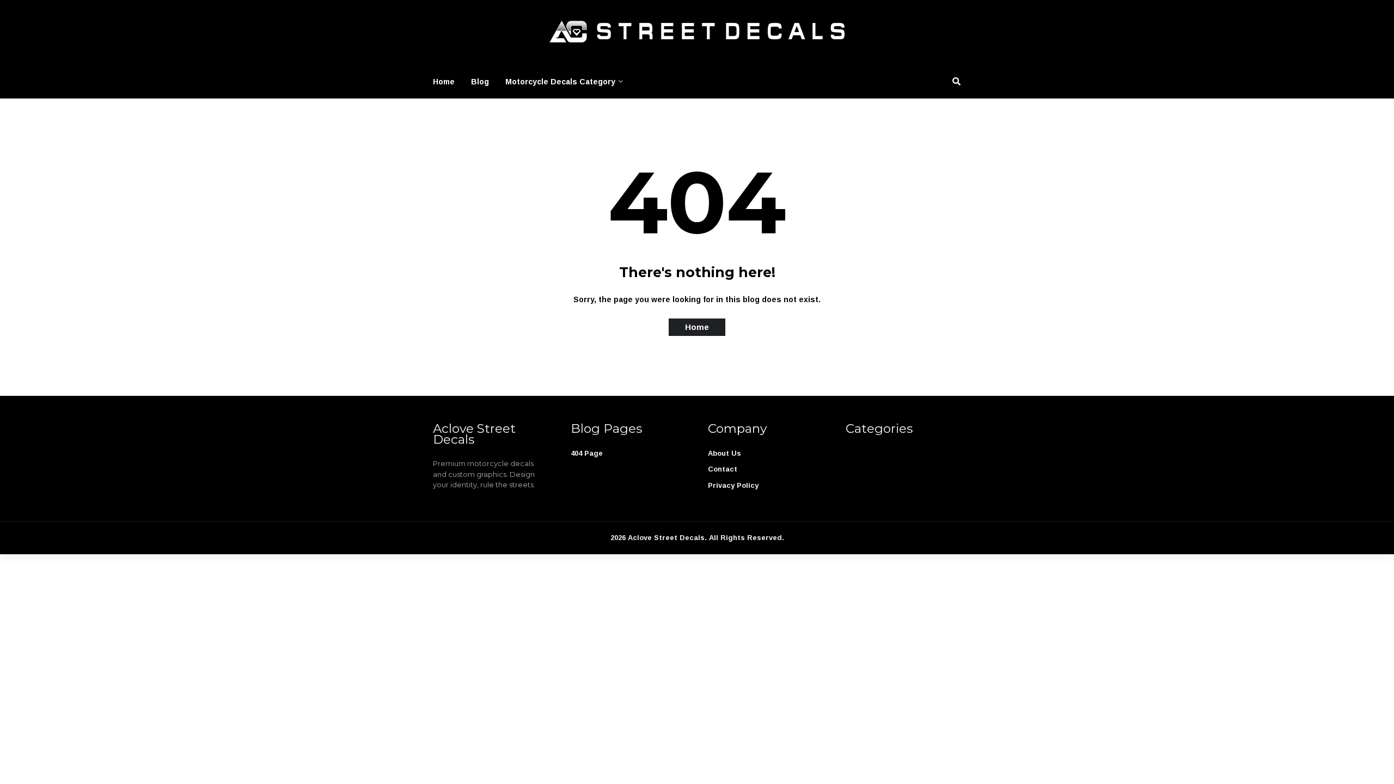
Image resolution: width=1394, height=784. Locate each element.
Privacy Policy (733, 485)
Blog (480, 81)
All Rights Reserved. (746, 538)
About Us (724, 453)
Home (444, 81)
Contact (722, 469)
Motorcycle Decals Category (560, 81)
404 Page (587, 453)
